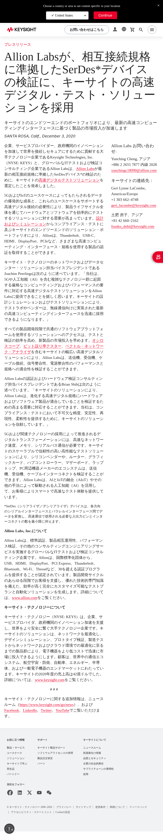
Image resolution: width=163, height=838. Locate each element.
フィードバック (143, 813)
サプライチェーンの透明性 (98, 775)
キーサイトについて (94, 745)
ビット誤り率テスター (42, 346)
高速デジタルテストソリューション (73, 180)
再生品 (10, 775)
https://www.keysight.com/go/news (51, 710)
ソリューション (16, 764)
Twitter (51, 716)
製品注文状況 (45, 764)
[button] (115, 30)
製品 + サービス (16, 753)
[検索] (140, 29)
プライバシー (67, 813)
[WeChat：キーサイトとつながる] (49, 799)
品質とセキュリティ (94, 764)
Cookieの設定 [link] (64, 818)
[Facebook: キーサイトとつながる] (10, 799)
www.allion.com (56, 597)
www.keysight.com (59, 679)
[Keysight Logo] (23, 29)
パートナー (13, 780)
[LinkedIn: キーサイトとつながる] (20, 799)
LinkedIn (33, 716)
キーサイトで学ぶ (17, 769)
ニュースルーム (92, 753)
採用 (85, 780)
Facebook (13, 716)
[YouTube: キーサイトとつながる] (39, 799)
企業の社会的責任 (93, 769)
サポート (42, 745)
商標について (122, 813)
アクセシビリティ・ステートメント (31, 818)
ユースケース (14, 758)
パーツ (41, 769)
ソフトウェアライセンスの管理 (55, 758)
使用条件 (105, 813)
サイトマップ (87, 813)
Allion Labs (86, 168)
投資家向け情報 (92, 758)
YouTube (69, 716)
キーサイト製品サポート (51, 753)
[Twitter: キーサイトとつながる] (29, 799)
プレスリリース (17, 44)
